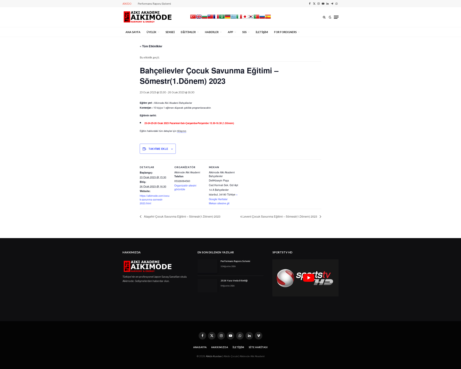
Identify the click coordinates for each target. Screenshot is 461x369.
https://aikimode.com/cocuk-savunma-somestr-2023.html (154, 199)
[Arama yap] (324, 17)
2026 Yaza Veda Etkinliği (234, 281)
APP (230, 32)
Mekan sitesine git (219, 203)
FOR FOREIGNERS (285, 32)
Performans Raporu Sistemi (154, 3)
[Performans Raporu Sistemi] (207, 266)
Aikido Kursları (214, 356)
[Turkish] (193, 18)
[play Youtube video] (308, 277)
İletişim (238, 347)
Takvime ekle (158, 149)
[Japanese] (245, 18)
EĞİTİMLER (188, 32)
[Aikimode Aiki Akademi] (147, 17)
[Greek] (233, 18)
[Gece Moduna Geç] (330, 17)
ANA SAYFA (133, 32)
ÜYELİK (151, 32)
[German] (227, 18)
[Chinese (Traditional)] (210, 18)
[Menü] (336, 17)
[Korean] (251, 18)
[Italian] (239, 18)
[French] (216, 18)
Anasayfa (200, 347)
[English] (199, 18)
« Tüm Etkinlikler (151, 46)
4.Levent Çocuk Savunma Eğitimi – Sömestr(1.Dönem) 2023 (279, 216)
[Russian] (262, 18)
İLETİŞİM (262, 32)
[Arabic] (222, 18)
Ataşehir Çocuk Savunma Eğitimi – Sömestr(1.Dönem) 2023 (181, 216)
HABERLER (212, 32)
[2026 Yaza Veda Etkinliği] (207, 285)
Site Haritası (258, 347)
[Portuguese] (256, 18)
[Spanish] (268, 18)
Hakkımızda (219, 347)
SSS (244, 32)
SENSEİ (170, 32)
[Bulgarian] (204, 18)
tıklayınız (181, 131)
